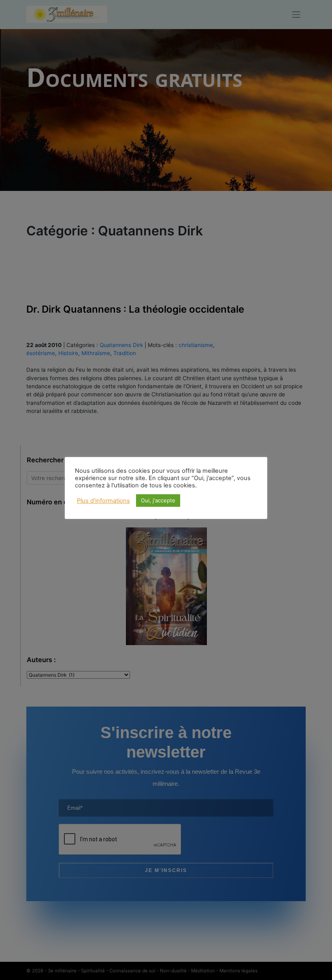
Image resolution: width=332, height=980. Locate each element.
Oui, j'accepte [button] (158, 500)
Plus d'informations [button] (103, 500)
